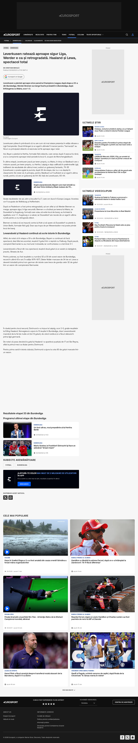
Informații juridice (43, 722)
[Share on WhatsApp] (10, 497)
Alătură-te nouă (8, 719)
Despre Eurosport (9, 716)
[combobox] (88, 703)
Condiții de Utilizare (43, 716)
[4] (51, 704)
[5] (54, 704)
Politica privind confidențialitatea (48, 719)
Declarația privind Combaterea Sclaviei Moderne (50, 727)
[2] (46, 704)
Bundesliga (14, 47)
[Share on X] (5, 497)
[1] (43, 704)
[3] (48, 704)
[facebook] (122, 737)
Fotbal (6, 47)
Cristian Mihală (13, 68)
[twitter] (127, 737)
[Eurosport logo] (11, 35)
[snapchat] (132, 737)
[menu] (127, 34)
